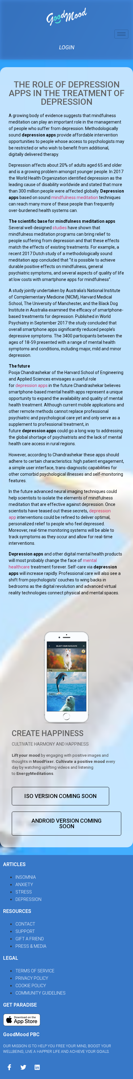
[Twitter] (23, 1066)
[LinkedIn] (37, 1066)
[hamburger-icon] (121, 34)
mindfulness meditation (74, 197)
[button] (60, 796)
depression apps (31, 385)
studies (60, 227)
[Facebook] (9, 1066)
